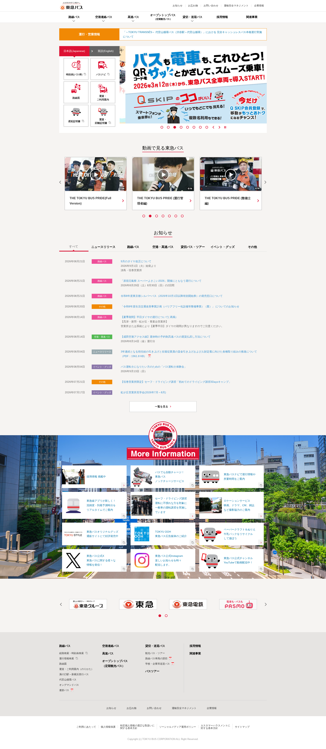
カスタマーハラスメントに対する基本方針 (215, 727)
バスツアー (152, 671)
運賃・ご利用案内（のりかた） (76, 669)
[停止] (225, 127)
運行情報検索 (66, 658)
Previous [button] (213, 127)
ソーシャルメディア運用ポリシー (177, 726)
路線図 (63, 663)
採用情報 (195, 645)
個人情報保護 (108, 726)
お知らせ (177, 5)
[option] (193, 84)
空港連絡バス (110, 645)
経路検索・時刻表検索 (71, 653)
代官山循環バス (67, 679)
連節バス (64, 690)
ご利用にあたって (86, 726)
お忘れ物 (193, 5)
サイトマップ (242, 726)
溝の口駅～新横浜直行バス (74, 674)
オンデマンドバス (69, 684)
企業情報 (259, 5)
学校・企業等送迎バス (157, 663)
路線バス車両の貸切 (156, 658)
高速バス (108, 653)
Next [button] (219, 127)
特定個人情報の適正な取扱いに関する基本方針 (137, 727)
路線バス (65, 645)
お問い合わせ (211, 5)
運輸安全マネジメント (236, 5)
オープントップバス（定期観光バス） (115, 663)
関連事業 (195, 653)
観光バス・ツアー (155, 653)
